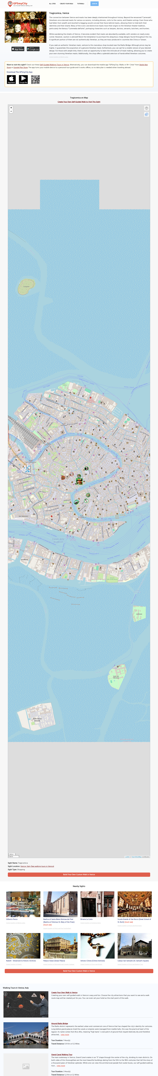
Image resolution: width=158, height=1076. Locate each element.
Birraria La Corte (87, 919)
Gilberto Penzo (11, 919)
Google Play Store (20, 67)
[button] (79, 481)
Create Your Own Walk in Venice (64, 992)
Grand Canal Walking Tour (61, 1054)
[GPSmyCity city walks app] (20, 4)
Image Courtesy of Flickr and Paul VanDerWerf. (57, 928)
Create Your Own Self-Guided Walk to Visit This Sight (79, 101)
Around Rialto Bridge (59, 1023)
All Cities (52, 4)
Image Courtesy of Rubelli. (14, 964)
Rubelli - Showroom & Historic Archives (21, 960)
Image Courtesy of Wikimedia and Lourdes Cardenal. (58, 964)
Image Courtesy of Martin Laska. (58, 57)
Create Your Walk (66, 4)
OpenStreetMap (137, 857)
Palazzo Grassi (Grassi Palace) (54, 960)
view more (65, 1034)
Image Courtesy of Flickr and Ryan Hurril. (130, 926)
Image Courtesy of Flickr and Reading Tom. (130, 964)
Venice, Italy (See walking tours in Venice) (37, 866)
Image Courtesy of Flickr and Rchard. (91, 964)
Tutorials (80, 4)
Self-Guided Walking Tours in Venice (54, 64)
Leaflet (127, 857)
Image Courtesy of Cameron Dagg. (91, 923)
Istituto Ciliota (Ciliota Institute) (93, 960)
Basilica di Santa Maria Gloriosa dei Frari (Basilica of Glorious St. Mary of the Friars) (58, 921)
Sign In (94, 4)
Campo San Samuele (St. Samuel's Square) (133, 960)
